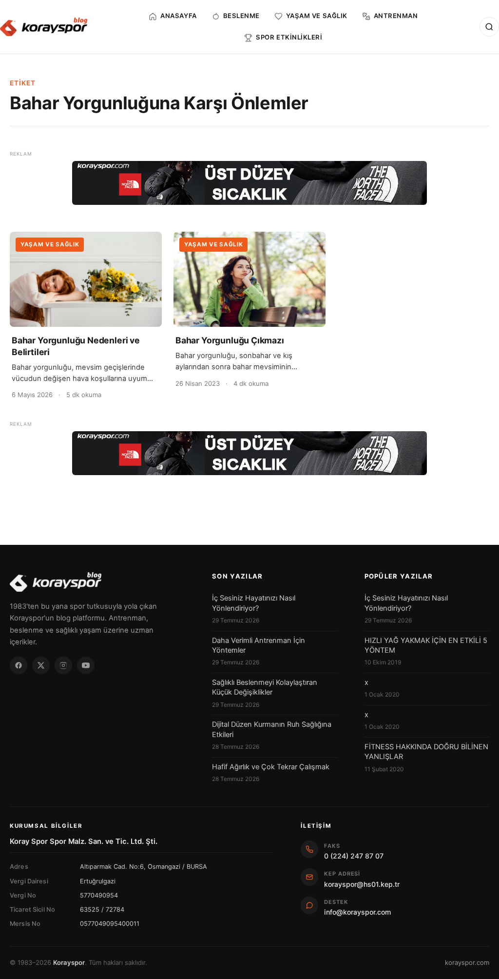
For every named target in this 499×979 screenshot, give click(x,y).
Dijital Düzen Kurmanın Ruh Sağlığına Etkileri (271, 729)
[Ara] (489, 27)
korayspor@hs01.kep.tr (362, 884)
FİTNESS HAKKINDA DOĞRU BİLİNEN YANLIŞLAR (426, 751)
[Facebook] (18, 665)
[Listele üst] (249, 183)
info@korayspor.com (357, 912)
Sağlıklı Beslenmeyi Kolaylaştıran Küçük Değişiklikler (264, 687)
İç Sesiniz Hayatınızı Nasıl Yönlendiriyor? (253, 603)
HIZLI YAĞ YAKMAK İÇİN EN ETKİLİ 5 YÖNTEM (426, 645)
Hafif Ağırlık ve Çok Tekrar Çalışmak (270, 766)
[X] (41, 665)
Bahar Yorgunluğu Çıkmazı (229, 340)
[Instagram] (63, 665)
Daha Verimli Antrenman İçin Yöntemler (258, 645)
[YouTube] (86, 665)
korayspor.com (467, 962)
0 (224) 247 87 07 (354, 856)
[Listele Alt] (249, 453)
